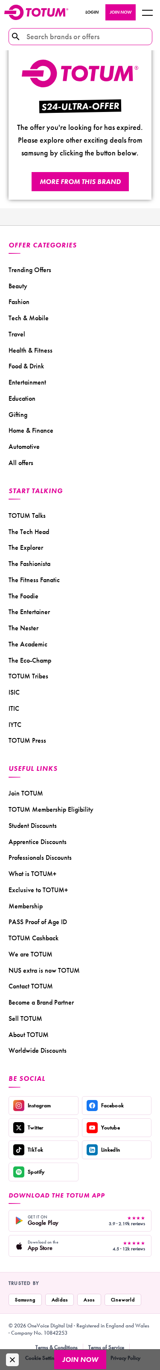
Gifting (18, 414)
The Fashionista (29, 563)
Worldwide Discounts (38, 1050)
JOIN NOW (120, 12)
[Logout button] (147, 12)
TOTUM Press (27, 740)
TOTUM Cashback (33, 937)
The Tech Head (29, 531)
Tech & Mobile (29, 317)
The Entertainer (29, 611)
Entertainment (27, 382)
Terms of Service (106, 1347)
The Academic (28, 644)
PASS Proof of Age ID (38, 921)
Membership (26, 906)
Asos (89, 1299)
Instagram (39, 1105)
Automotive (24, 446)
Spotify (36, 1171)
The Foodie (23, 596)
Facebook (112, 1105)
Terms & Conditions (56, 1347)
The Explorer (26, 547)
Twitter (36, 1127)
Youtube (110, 1127)
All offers (21, 462)
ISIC (14, 692)
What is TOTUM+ (32, 873)
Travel (17, 334)
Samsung (25, 1299)
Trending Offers (30, 269)
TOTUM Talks (27, 515)
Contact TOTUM (31, 986)
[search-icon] (16, 37)
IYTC (15, 724)
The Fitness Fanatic (34, 579)
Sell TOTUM (25, 1018)
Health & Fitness (30, 350)
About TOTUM (29, 1034)
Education (22, 398)
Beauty (18, 285)
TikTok (35, 1149)
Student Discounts (33, 825)
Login (92, 12)
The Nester (23, 627)
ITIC (14, 708)
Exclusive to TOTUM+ (38, 889)
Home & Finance (31, 430)
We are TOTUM (30, 954)
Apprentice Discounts (38, 841)
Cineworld (123, 1299)
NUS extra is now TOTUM (44, 970)
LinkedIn (110, 1149)
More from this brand (80, 181)
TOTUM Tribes (28, 676)
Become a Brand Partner (41, 1002)
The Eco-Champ (30, 660)
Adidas (60, 1299)
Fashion (19, 301)
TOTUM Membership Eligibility (51, 809)
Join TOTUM (26, 793)
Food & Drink (26, 366)
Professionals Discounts (40, 857)
